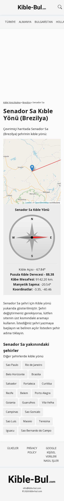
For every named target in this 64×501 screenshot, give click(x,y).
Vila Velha (48, 402)
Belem (24, 393)
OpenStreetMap (42, 202)
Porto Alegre (43, 393)
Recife (9, 393)
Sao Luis (11, 421)
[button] (32, 168)
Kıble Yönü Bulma (12, 102)
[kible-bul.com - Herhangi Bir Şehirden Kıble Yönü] (32, 8)
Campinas (12, 412)
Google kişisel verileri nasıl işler (51, 454)
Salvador (11, 383)
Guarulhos (28, 402)
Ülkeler (12, 448)
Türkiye (10, 22)
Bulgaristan (44, 22)
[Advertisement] (32, 61)
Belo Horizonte (15, 374)
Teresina (44, 421)
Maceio (27, 421)
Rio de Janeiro (33, 365)
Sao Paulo (12, 365)
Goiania (10, 402)
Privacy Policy (32, 450)
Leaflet (28, 202)
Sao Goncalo (32, 412)
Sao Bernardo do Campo (36, 430)
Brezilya (26, 102)
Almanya (25, 22)
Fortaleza (29, 383)
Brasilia (36, 374)
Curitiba (47, 383)
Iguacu (10, 430)
